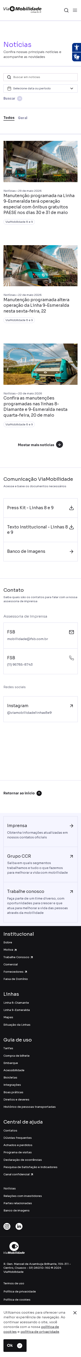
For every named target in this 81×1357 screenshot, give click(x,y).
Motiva (8, 949)
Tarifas (8, 1048)
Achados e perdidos (17, 1145)
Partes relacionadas (17, 1203)
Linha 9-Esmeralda (16, 1010)
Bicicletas (10, 1077)
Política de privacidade (19, 1291)
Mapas (8, 1017)
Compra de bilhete (16, 1056)
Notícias (9, 1188)
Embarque (10, 1063)
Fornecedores (13, 972)
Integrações (12, 1085)
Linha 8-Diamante (16, 1002)
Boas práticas (13, 1092)
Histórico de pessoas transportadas (29, 1107)
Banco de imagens (16, 1210)
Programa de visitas (17, 1152)
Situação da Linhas (16, 1025)
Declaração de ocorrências (22, 1160)
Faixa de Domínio (15, 979)
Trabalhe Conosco (16, 957)
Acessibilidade (13, 1070)
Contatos (10, 1130)
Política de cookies (16, 1299)
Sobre (7, 942)
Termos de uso (13, 1283)
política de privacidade (40, 1332)
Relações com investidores (22, 1196)
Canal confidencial (16, 1174)
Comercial (10, 964)
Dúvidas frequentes (17, 1138)
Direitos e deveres (16, 1099)
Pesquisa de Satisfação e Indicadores (30, 1167)
